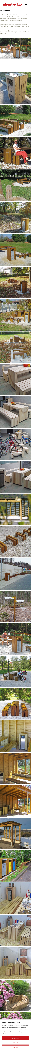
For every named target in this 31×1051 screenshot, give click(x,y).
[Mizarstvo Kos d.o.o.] (12, 4)
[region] (15, 1035)
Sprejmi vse (15, 1038)
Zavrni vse (15, 1047)
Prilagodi (15, 1043)
